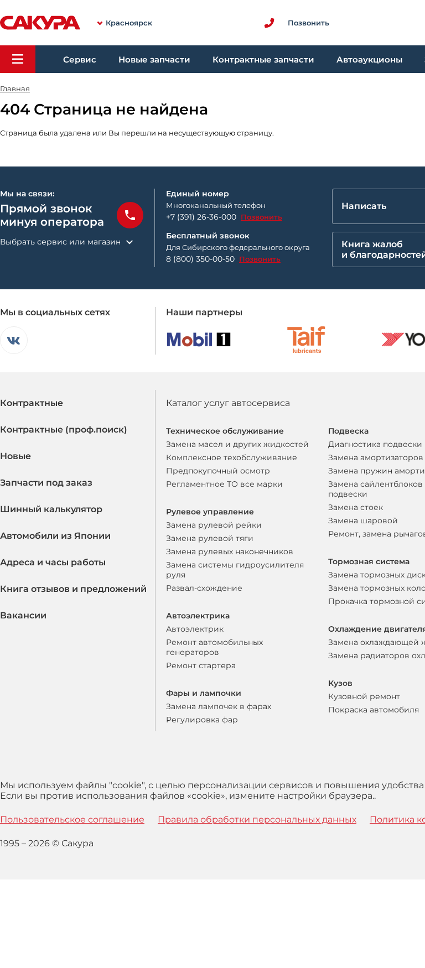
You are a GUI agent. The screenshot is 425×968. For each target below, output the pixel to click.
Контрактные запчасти (263, 59)
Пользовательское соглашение (72, 819)
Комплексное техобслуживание (231, 457)
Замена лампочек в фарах (218, 706)
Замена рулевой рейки (214, 525)
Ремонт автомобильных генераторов (214, 647)
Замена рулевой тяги (209, 538)
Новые (15, 456)
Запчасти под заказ (46, 482)
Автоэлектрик (195, 629)
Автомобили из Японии (55, 535)
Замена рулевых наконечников (229, 551)
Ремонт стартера (201, 665)
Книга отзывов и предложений (73, 589)
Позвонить (261, 216)
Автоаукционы (369, 59)
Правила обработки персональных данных (257, 819)
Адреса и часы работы (53, 562)
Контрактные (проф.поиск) (63, 429)
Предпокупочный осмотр (218, 471)
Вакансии (23, 615)
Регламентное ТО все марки (224, 484)
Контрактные (31, 403)
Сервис (79, 59)
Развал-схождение (204, 588)
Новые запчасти (154, 59)
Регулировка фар (202, 720)
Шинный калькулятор (51, 509)
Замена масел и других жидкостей (237, 444)
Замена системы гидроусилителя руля (235, 570)
